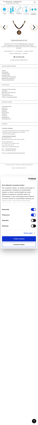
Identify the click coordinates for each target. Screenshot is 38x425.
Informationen (7, 102)
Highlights (5, 85)
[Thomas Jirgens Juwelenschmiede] (11, 2)
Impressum (5, 117)
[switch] (33, 215)
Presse (4, 111)
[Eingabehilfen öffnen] (34, 421)
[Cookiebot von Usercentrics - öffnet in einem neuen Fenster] (28, 179)
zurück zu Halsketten (19, 60)
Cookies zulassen (19, 239)
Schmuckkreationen (9, 66)
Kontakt (5, 116)
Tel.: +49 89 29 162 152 (9, 149)
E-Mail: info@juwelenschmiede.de (13, 153)
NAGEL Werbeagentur (19, 168)
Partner (5, 110)
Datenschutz (6, 119)
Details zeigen (28, 233)
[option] (4, 10)
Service (4, 108)
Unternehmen (6, 106)
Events (4, 114)
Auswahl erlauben (19, 244)
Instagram (5, 113)
